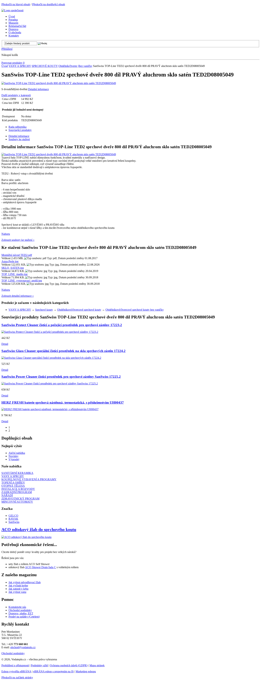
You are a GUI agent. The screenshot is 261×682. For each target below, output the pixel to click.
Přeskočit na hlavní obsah (15, 4)
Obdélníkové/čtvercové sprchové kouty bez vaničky (134, 309)
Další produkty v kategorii (16, 95)
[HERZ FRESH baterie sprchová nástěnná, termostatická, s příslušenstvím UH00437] (50, 409)
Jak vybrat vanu (17, 591)
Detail (4, 343)
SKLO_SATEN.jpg (12, 267)
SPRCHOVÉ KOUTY (45, 65)
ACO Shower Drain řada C (40, 567)
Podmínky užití (39, 665)
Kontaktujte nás (17, 607)
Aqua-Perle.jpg (9, 261)
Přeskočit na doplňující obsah (48, 4)
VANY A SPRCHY (20, 65)
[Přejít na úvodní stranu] (12, 10)
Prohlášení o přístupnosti (15, 665)
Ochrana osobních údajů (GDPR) (69, 665)
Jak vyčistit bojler (18, 585)
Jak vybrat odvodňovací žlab (25, 582)
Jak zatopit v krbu (18, 588)
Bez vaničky (85, 65)
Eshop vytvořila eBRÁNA (16, 671)
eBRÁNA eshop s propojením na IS (53, 671)
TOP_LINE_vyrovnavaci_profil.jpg (21, 280)
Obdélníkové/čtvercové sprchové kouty (79, 309)
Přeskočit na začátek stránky (17, 677)
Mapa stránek (97, 665)
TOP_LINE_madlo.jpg (14, 274)
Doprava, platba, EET (21, 613)
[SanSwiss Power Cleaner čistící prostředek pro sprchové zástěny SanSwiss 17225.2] (49, 383)
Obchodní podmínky (20, 610)
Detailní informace (38, 89)
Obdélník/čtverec (68, 65)
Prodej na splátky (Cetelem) (24, 616)
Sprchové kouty (44, 309)
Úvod (4, 65)
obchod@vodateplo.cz (23, 647)
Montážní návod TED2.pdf (16, 255)
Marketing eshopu (86, 671)
